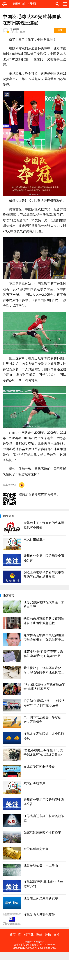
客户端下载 (26, 935)
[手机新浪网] (5, 4)
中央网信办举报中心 (35, 942)
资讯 (33, 4)
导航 (39, 935)
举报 (56, 935)
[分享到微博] (21, 485)
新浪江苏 (19, 4)
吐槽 (48, 935)
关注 (60, 30)
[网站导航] (65, 4)
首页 (12, 935)
